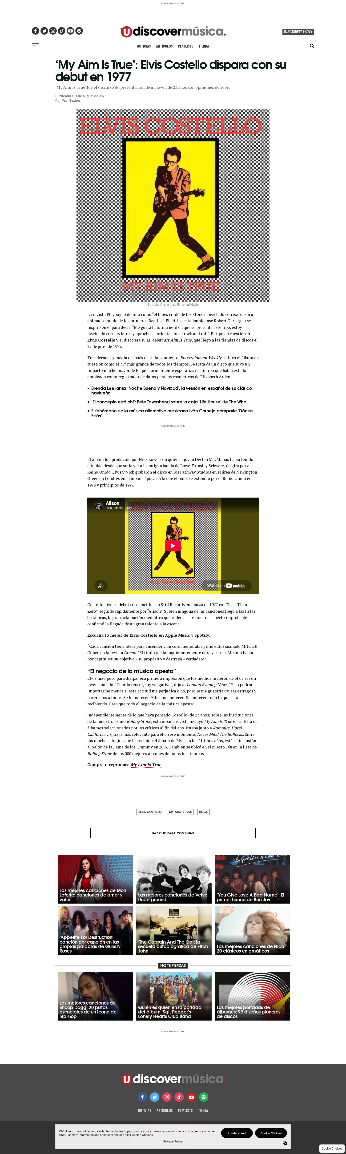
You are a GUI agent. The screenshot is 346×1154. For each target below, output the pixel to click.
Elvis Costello (101, 340)
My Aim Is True (180, 811)
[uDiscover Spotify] (203, 1097)
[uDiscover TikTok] (179, 1097)
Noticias (144, 45)
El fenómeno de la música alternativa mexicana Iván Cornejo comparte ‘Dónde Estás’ (172, 413)
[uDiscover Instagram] (167, 1097)
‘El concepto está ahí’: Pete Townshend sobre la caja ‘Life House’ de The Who (168, 401)
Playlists (185, 45)
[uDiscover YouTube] (191, 1097)
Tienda (204, 45)
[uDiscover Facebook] (142, 1097)
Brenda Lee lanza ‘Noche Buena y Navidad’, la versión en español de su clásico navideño (171, 390)
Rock (203, 811)
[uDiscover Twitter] (154, 1097)
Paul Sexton (71, 100)
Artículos (164, 45)
